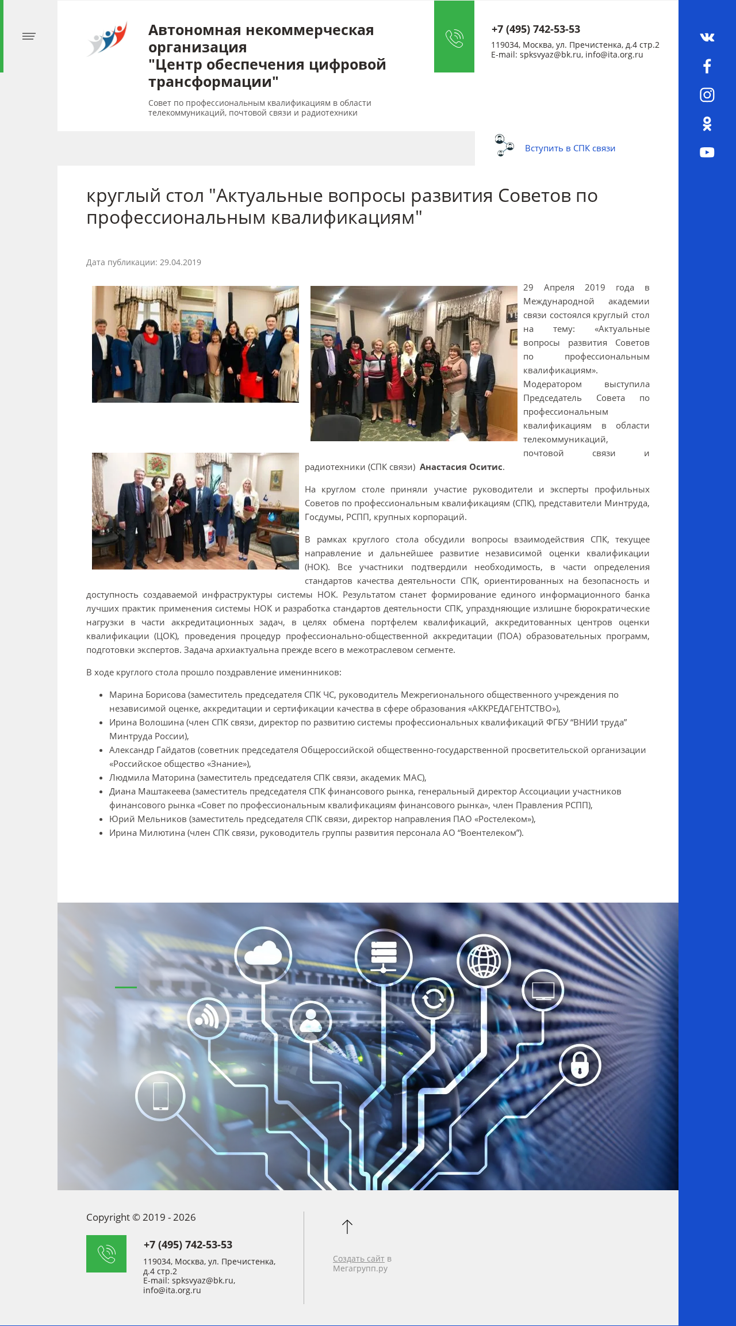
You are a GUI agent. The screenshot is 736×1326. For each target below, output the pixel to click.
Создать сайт (359, 1258)
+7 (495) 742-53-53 (536, 29)
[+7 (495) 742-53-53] (463, 36)
